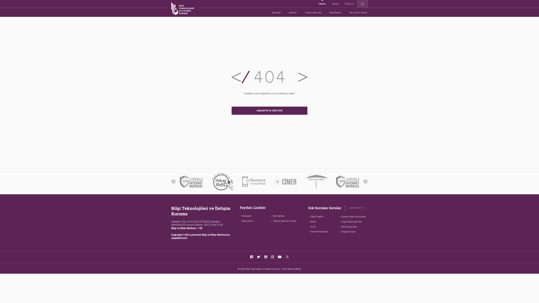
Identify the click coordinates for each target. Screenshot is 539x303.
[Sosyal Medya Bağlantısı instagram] (272, 257)
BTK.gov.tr (349, 4)
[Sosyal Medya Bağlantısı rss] (287, 257)
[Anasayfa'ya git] (182, 8)
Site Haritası (279, 216)
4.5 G (313, 226)
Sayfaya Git (355, 208)
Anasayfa (246, 216)
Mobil (313, 221)
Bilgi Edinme (248, 221)
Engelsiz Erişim (348, 231)
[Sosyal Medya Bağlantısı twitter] (258, 257)
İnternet (335, 4)
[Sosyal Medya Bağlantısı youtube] (279, 257)
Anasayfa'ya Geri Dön (269, 110)
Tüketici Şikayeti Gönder (284, 221)
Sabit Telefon (316, 216)
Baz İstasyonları (349, 226)
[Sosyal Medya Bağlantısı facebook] (251, 257)
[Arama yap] (362, 4)
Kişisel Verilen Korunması (353, 216)
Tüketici (322, 4)
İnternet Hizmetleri (319, 231)
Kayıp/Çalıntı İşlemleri (351, 221)
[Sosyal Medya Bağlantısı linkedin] (265, 257)
